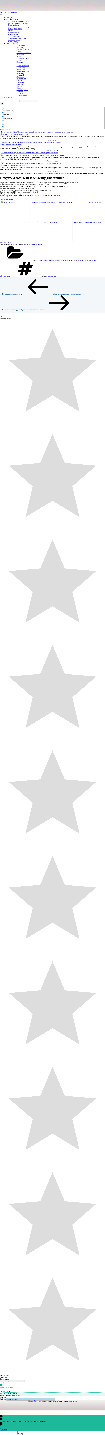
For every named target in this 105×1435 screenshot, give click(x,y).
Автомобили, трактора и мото (18, 21)
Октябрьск (20, 73)
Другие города (22, 95)
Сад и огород (13, 42)
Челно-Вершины (22, 90)
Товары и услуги (14, 40)
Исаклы (19, 56)
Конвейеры (16, 36)
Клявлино (20, 62)
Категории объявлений (12, 19)
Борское (19, 51)
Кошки (19, 64)
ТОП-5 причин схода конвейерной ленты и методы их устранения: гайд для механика (31, 163)
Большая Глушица (23, 49)
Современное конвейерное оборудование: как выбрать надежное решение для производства (33, 142)
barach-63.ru (33, 1401)
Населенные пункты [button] (11, 43)
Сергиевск (20, 82)
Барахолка (3, 173)
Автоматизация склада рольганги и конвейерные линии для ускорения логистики (29, 153)
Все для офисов (13, 25)
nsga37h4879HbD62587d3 (33, 244)
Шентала (20, 92)
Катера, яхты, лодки (15, 29)
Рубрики (3, 1399)
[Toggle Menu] (1, 14)
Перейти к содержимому (8, 12)
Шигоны (20, 93)
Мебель (11, 30)
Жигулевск (20, 55)
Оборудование (13, 34)
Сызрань (20, 84)
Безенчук (20, 47)
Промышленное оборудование (31, 173)
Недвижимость (13, 32)
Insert (20, 1434)
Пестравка (20, 77)
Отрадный (20, 75)
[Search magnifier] (2, 103)
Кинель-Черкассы (23, 58)
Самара (19, 80)
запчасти (48, 276)
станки (54, 276)
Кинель (19, 60)
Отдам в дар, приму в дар (17, 38)
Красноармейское (23, 66)
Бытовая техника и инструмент (19, 23)
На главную (8, 18)
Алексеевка (21, 45)
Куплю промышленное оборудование (57, 173)
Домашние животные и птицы (19, 27)
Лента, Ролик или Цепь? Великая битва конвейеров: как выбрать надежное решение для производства (37, 132)
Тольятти (20, 86)
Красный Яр (21, 67)
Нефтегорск (21, 69)
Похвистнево (21, 79)
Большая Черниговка (24, 53)
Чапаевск (20, 88)
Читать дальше (52, 140)
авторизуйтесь (5, 1377)
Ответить (4, 1430)
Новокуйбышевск (23, 71)
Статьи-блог (8, 97)
